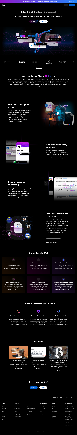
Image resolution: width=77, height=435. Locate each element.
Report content (42, 413)
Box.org (3, 416)
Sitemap (11, 431)
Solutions (28, 4)
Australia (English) (68, 414)
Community (42, 409)
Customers (39, 4)
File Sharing (29, 406)
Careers (3, 417)
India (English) (67, 409)
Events (53, 414)
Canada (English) (68, 416)
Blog (61, 397)
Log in (66, 5)
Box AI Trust (54, 408)
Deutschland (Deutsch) (69, 419)
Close (73, 1)
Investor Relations (5, 414)
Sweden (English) (68, 413)
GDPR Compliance (55, 409)
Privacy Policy (37, 431)
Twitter (66, 397)
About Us (3, 406)
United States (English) (69, 406)
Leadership (4, 408)
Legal (3, 420)
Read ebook (32, 21)
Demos (53, 413)
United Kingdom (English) (69, 408)
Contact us (43, 21)
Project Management (30, 409)
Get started (71, 4)
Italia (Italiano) (67, 420)
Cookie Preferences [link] (46, 431)
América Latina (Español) (69, 425)
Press (3, 411)
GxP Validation (54, 411)
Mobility (15, 409)
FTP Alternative (29, 411)
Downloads (54, 416)
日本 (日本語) (67, 422)
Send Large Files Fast (18, 413)
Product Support (42, 408)
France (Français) (68, 417)
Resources (45, 4)
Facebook (72, 397)
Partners (3, 419)
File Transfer (29, 413)
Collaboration (16, 406)
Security (15, 411)
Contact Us (41, 414)
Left (69, 1)
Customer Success (43, 406)
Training (41, 411)
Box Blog (3, 413)
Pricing (49, 4)
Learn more (55, 1)
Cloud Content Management (19, 414)
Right (71, 1)
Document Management (31, 408)
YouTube (55, 397)
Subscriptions (18, 431)
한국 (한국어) (67, 424)
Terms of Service (28, 431)
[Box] (3, 5)
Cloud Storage (17, 408)
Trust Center (54, 406)
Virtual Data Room (17, 416)
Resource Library (55, 417)
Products (23, 4)
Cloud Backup (29, 414)
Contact (54, 4)
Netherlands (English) (68, 411)
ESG (2, 409)
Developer (33, 4)
